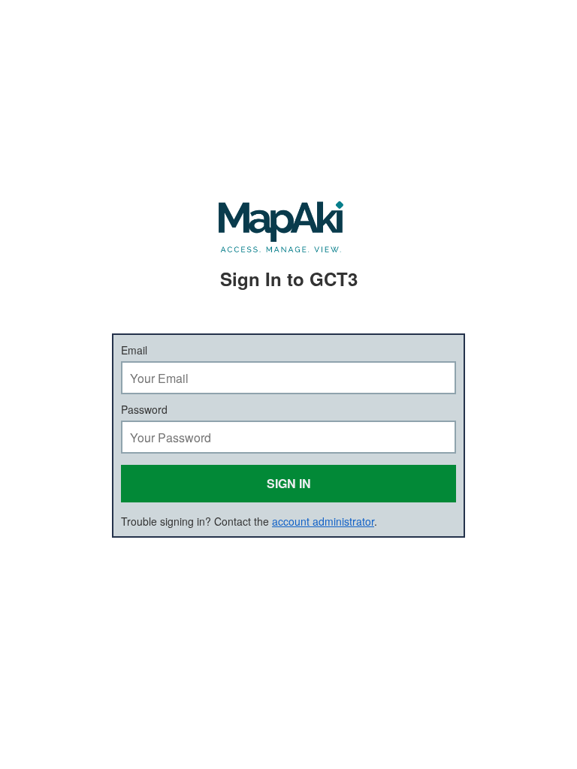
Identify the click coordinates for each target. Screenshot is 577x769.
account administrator (323, 521)
